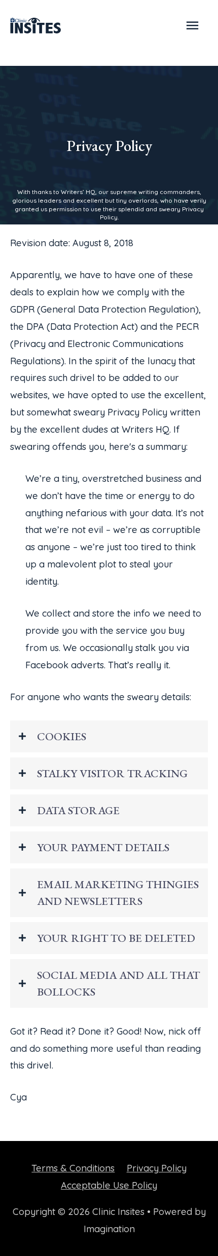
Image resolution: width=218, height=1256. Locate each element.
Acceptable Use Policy (109, 1185)
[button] (109, 736)
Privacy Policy (157, 1168)
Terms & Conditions (73, 1168)
